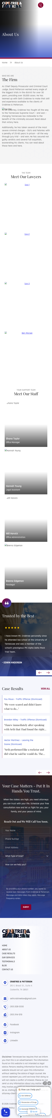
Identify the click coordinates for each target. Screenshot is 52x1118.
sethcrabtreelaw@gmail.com (23, 998)
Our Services (8, 957)
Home (4, 62)
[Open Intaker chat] (20, 1116)
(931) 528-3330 (17, 1006)
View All (45, 688)
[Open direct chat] (45, 1083)
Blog (4, 965)
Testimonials (8, 961)
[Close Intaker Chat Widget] (49, 1083)
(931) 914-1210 (16, 1014)
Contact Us (7, 969)
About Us (6, 949)
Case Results (8, 953)
